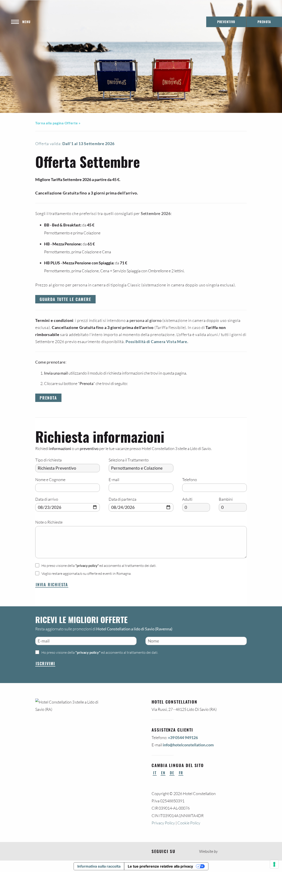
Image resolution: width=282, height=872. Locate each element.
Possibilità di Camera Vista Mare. (157, 341)
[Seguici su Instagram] (187, 851)
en (163, 772)
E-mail (114, 479)
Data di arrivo (46, 499)
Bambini (226, 499)
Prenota (48, 398)
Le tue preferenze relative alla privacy (160, 866)
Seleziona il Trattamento (129, 459)
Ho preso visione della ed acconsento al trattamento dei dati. (98, 565)
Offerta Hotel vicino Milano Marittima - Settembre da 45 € (132, 57)
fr (181, 772)
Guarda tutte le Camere (65, 299)
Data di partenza (122, 499)
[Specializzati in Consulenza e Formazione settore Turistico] (222, 851)
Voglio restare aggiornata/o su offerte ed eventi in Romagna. (86, 573)
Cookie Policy (188, 822)
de (172, 772)
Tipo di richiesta (48, 459)
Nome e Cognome (50, 479)
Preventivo (226, 21)
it (154, 772)
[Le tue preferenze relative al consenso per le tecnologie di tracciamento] (274, 864)
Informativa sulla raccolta (99, 866)
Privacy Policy (163, 822)
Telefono (189, 479)
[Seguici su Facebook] (180, 851)
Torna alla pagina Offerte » (58, 123)
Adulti (187, 499)
